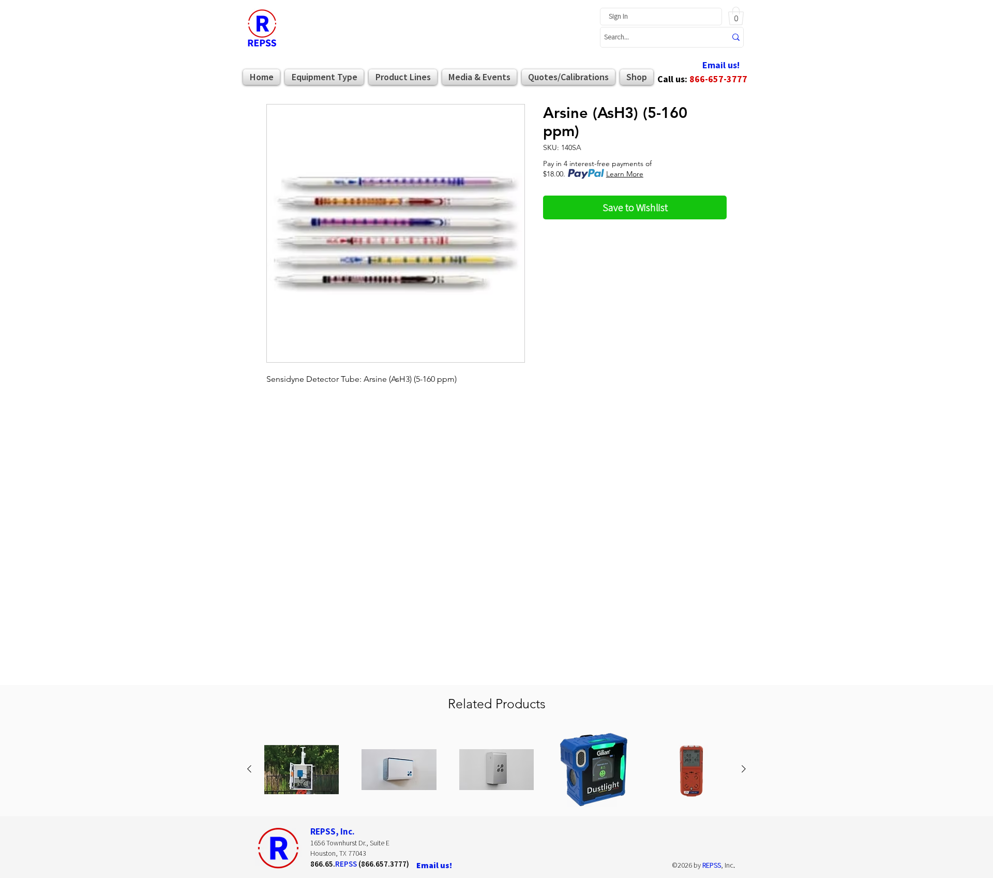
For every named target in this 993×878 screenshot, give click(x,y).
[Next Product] (744, 769)
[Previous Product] (249, 769)
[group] (496, 769)
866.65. (322, 864)
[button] (736, 16)
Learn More (624, 173)
